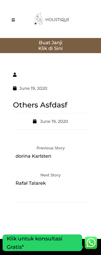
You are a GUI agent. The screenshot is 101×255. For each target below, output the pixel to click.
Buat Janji (50, 43)
